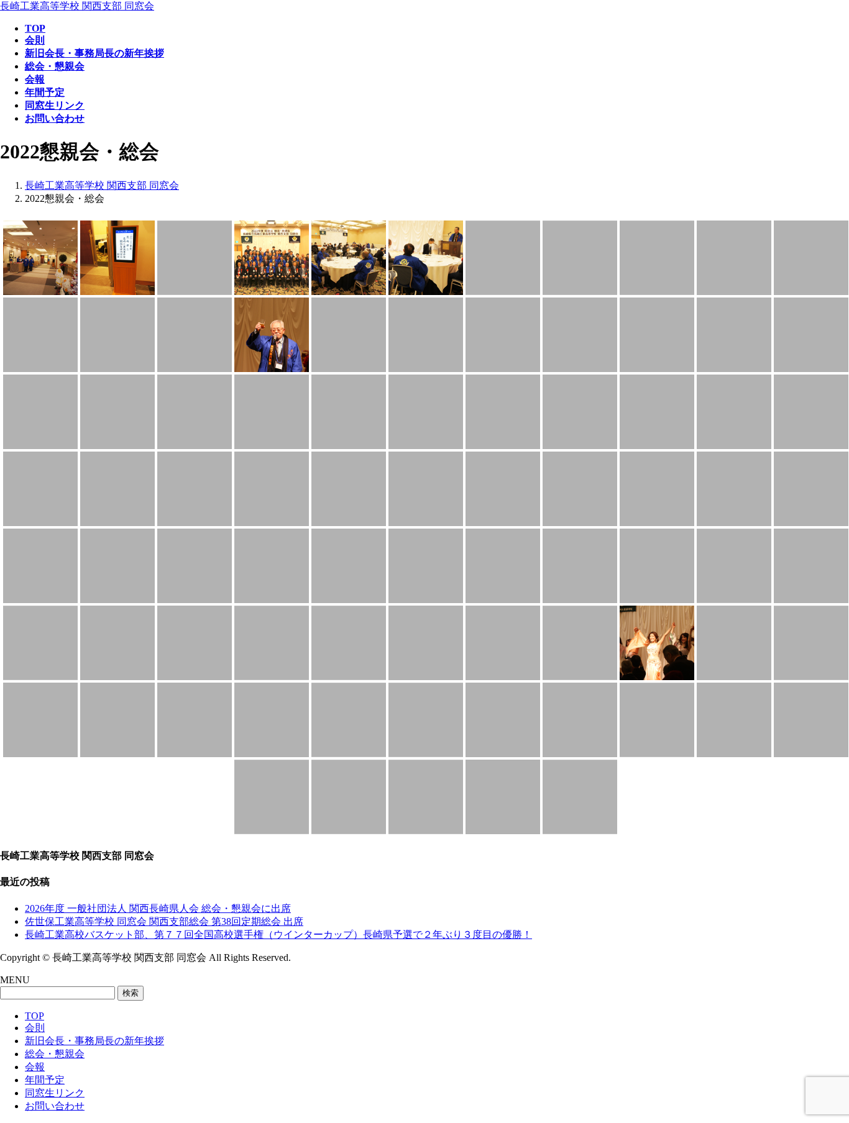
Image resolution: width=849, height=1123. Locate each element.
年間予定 (45, 1080)
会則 (35, 1027)
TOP (34, 1016)
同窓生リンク (55, 1093)
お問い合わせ (55, 1106)
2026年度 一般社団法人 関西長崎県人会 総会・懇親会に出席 (158, 908)
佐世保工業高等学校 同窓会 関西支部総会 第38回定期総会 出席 (164, 921)
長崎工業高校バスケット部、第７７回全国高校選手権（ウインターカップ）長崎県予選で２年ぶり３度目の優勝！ (278, 934)
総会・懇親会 (55, 1053)
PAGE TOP (819, 1077)
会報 (35, 1067)
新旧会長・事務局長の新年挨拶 (94, 1040)
